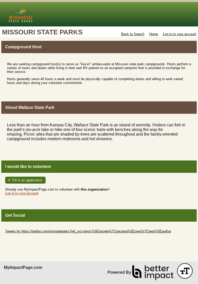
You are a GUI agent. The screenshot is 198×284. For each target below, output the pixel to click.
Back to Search (132, 34)
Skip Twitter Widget (19, 227)
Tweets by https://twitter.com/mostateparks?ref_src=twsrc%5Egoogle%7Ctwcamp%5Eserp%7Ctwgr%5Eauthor (88, 231)
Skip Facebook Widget (22, 239)
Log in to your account (179, 34)
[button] (185, 271)
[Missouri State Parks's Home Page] (99, 14)
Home (153, 34)
